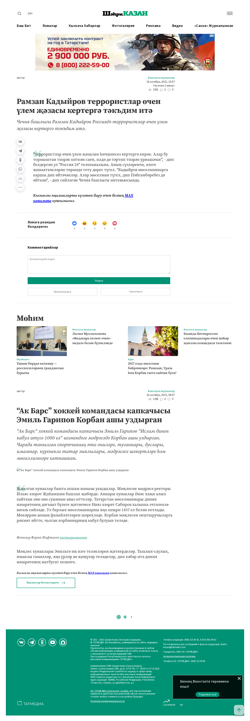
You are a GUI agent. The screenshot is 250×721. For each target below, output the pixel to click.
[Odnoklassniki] (42, 642)
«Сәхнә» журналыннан (213, 25)
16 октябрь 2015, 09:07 (160, 395)
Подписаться (208, 694)
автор (21, 78)
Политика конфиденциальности (107, 701)
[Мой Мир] (20, 178)
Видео (177, 25)
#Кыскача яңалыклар (161, 78)
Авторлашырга (62, 291)
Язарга (99, 280)
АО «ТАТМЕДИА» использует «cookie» (109, 691)
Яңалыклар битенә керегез (43, 582)
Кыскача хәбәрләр (84, 25)
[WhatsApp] (20, 169)
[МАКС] (63, 642)
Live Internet (169, 704)
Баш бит (24, 25)
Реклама (153, 25)
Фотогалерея (123, 25)
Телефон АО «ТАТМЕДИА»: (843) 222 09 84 (184, 661)
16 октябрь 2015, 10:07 (160, 82)
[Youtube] (52, 642)
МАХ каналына (98, 573)
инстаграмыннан (73, 537)
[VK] (21, 642)
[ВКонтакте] (20, 141)
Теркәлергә (135, 291)
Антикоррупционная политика (179, 656)
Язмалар (50, 25)
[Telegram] (20, 150)
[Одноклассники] (20, 160)
